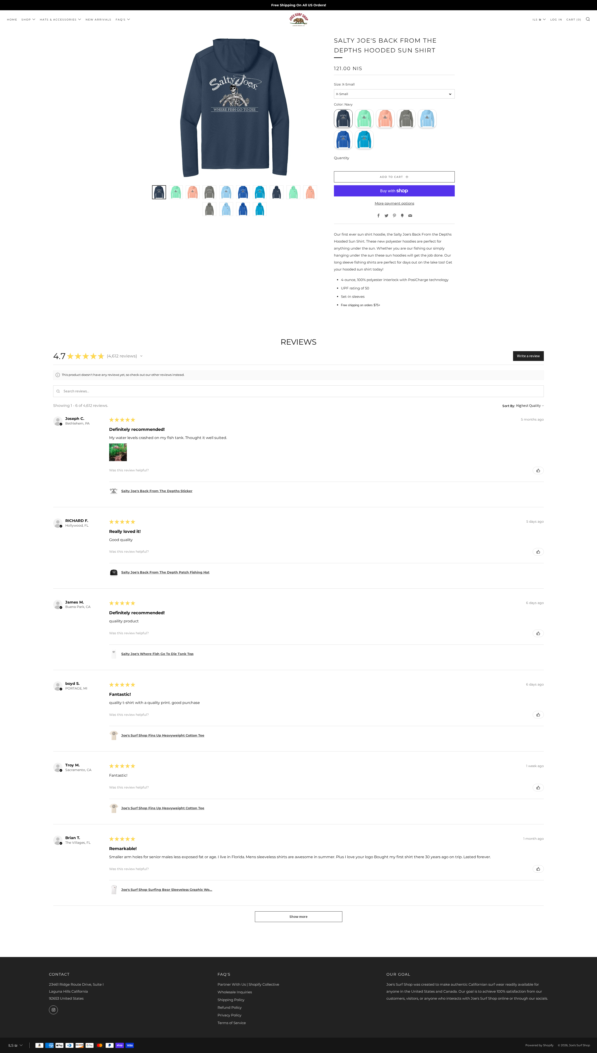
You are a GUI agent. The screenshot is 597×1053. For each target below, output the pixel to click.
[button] (141, 356)
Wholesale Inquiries (235, 992)
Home (12, 19)
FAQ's (121, 19)
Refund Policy (230, 1007)
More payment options (394, 203)
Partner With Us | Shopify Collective (248, 984)
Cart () (573, 19)
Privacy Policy (229, 1015)
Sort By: (508, 405)
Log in (556, 19)
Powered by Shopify (539, 1045)
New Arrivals (98, 19)
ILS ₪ (537, 19)
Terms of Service (232, 1023)
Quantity (341, 158)
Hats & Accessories (58, 19)
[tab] (159, 192)
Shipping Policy (231, 1000)
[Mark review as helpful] (538, 470)
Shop (26, 19)
